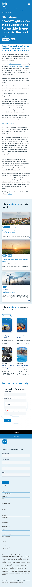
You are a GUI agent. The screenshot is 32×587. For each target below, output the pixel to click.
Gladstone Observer (15, 64)
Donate (3, 529)
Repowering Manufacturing (7, 493)
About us (3, 512)
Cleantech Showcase (6, 503)
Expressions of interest (6, 534)
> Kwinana (4, 501)
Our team (4, 515)
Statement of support (6, 536)
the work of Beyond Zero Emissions (19, 66)
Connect (4, 546)
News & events (5, 522)
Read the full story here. (8, 123)
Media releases (6, 39)
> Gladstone (4, 496)
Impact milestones (5, 520)
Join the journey (6, 526)
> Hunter (3, 498)
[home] (7, 4)
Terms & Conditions (10, 582)
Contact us (4, 541)
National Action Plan (6, 488)
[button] (28, 4)
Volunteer (4, 531)
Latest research (5, 505)
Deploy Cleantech (5, 491)
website (10, 194)
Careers (3, 539)
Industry (13, 39)
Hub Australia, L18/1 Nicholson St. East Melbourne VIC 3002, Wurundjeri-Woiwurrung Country (16, 580)
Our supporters (5, 517)
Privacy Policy (4, 582)
